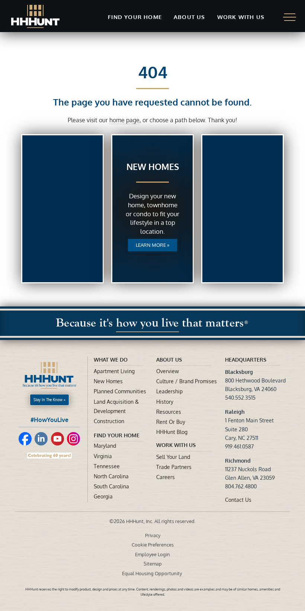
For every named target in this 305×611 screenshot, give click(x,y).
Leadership (169, 391)
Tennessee (107, 466)
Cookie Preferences (153, 545)
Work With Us (176, 445)
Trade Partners (174, 467)
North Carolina (111, 476)
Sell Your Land (173, 457)
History (164, 402)
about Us (169, 359)
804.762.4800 (241, 486)
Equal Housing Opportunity (152, 573)
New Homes (108, 381)
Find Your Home (116, 435)
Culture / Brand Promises (186, 381)
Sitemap (153, 564)
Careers (165, 477)
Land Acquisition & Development (116, 406)
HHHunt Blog (171, 432)
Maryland (105, 445)
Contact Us (238, 500)
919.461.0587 (239, 446)
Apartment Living (114, 371)
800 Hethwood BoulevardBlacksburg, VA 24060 (255, 380)
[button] (135, 17)
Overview (167, 371)
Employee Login (152, 554)
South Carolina (111, 486)
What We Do (111, 359)
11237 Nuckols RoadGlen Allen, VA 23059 (250, 469)
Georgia (103, 496)
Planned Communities (120, 391)
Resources (168, 412)
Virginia (103, 456)
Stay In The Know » (49, 399)
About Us (189, 17)
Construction (109, 421)
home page (124, 120)
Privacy (152, 535)
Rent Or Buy (170, 422)
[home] (35, 16)
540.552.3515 (240, 397)
